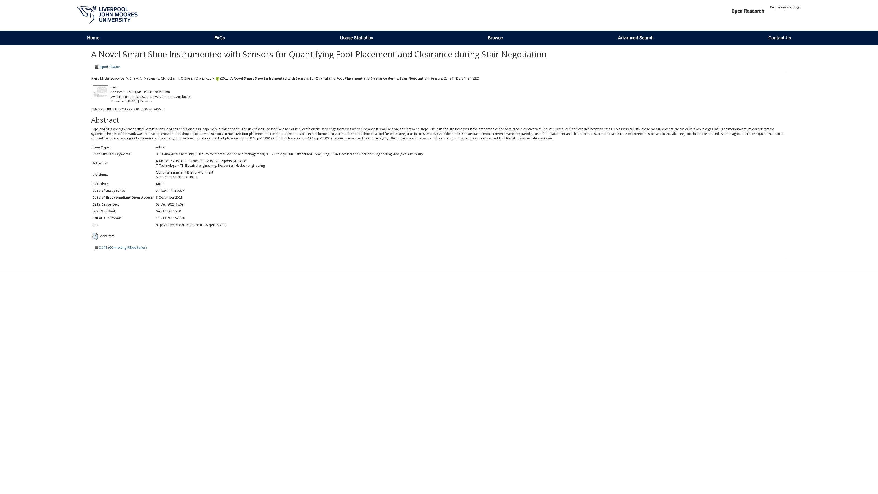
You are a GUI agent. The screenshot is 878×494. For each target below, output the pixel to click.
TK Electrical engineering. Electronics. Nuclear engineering (222, 165)
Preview (146, 101)
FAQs (219, 37)
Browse (495, 37)
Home (93, 37)
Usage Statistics (356, 37)
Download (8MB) (124, 101)
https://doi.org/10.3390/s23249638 (138, 109)
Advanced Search (635, 37)
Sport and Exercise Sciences (176, 177)
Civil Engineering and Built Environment (184, 172)
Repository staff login (785, 7)
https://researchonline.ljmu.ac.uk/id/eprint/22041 (191, 225)
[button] (95, 236)
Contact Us (779, 37)
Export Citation (109, 66)
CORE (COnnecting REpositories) (122, 247)
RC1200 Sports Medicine (228, 161)
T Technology (166, 165)
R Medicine (164, 161)
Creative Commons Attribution (169, 96)
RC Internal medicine (191, 161)
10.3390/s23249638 (170, 218)
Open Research (747, 11)
